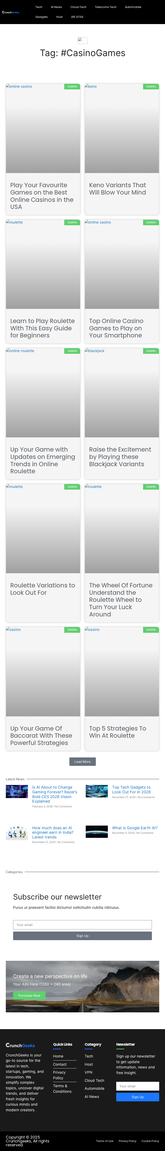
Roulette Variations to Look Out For (42, 589)
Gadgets (41, 17)
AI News (56, 7)
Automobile (133, 7)
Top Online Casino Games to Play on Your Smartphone (116, 328)
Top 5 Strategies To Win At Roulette (117, 732)
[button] (82, 761)
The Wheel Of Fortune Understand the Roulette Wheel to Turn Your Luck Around (121, 599)
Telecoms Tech (105, 7)
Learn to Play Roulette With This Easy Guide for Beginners (42, 328)
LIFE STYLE (77, 17)
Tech (38, 7)
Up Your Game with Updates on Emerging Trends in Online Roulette (42, 460)
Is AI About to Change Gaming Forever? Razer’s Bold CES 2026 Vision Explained (54, 794)
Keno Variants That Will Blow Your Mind (118, 189)
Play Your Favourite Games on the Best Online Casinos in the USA (41, 196)
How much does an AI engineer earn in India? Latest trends (52, 832)
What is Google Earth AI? (134, 828)
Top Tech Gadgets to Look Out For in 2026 (131, 789)
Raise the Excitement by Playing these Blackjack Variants (120, 456)
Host (59, 17)
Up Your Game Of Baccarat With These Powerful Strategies (41, 735)
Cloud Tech (78, 7)
